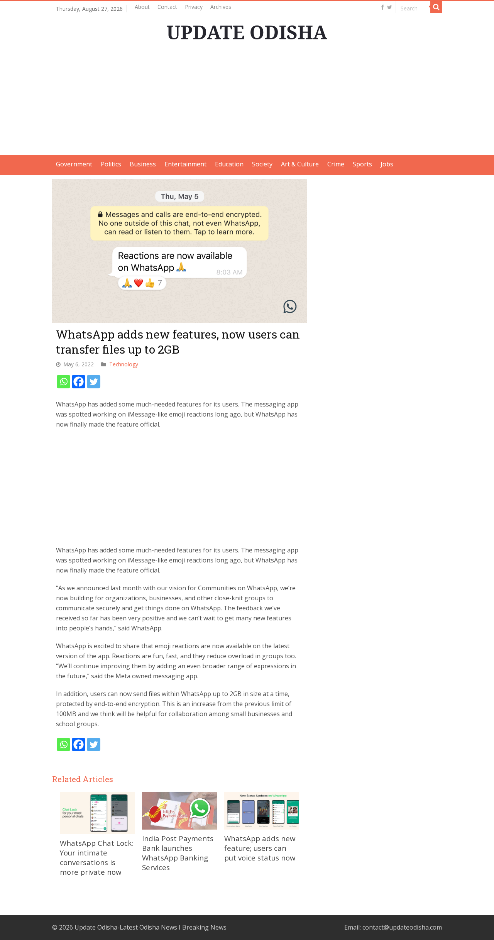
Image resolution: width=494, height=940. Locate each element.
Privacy (194, 6)
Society (262, 164)
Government (74, 164)
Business (143, 164)
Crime (335, 164)
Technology (123, 364)
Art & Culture (300, 164)
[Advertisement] (247, 101)
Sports (362, 164)
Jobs (387, 164)
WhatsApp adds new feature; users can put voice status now (260, 847)
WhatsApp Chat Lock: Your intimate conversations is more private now (96, 857)
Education (229, 164)
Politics (111, 164)
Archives (220, 6)
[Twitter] (389, 7)
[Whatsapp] (63, 381)
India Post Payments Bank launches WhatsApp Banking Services (177, 852)
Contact (167, 6)
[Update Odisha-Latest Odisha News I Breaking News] (247, 30)
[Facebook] (382, 7)
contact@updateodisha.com (402, 927)
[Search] (436, 7)
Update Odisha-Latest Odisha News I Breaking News (150, 927)
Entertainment (185, 164)
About (142, 6)
